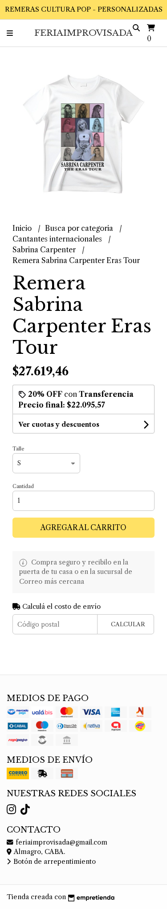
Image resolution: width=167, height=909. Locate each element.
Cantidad (23, 486)
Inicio (22, 228)
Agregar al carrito (83, 527)
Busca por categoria (80, 228)
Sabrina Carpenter (44, 249)
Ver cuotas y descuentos (58, 425)
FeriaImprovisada (83, 32)
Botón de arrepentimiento (54, 862)
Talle (18, 449)
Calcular (128, 624)
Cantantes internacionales (58, 238)
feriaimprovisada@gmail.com (60, 842)
